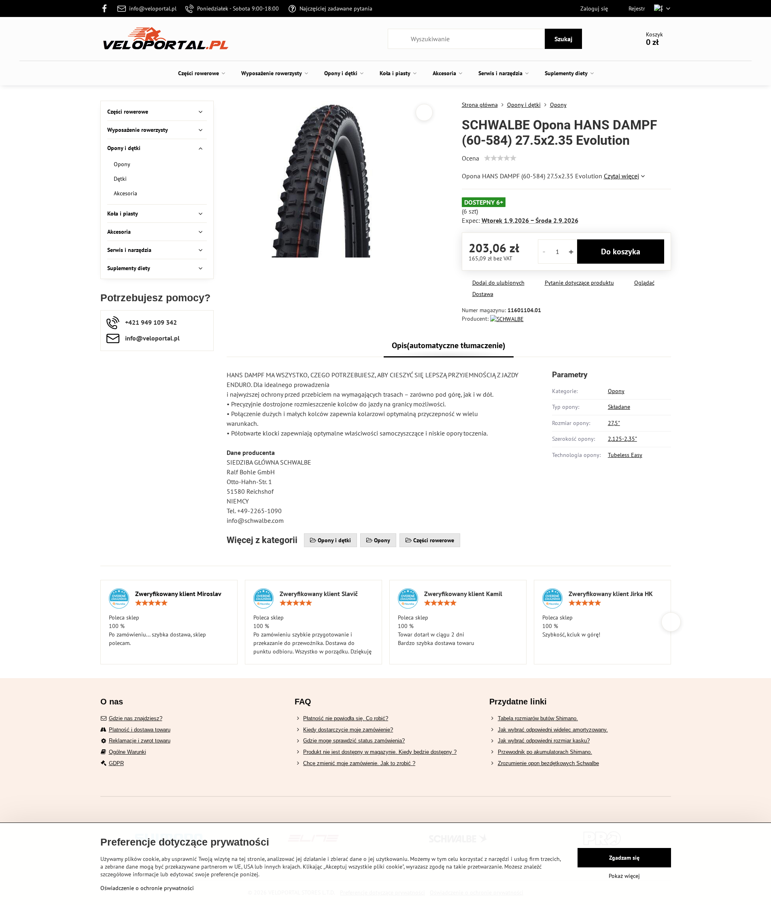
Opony (616, 391)
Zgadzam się (624, 857)
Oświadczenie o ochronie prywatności (147, 888)
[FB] (107, 8)
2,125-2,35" (622, 438)
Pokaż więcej (624, 876)
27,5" (614, 423)
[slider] (500, 158)
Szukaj (563, 39)
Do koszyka (620, 251)
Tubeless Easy (625, 455)
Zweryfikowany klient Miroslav (178, 594)
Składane (619, 406)
